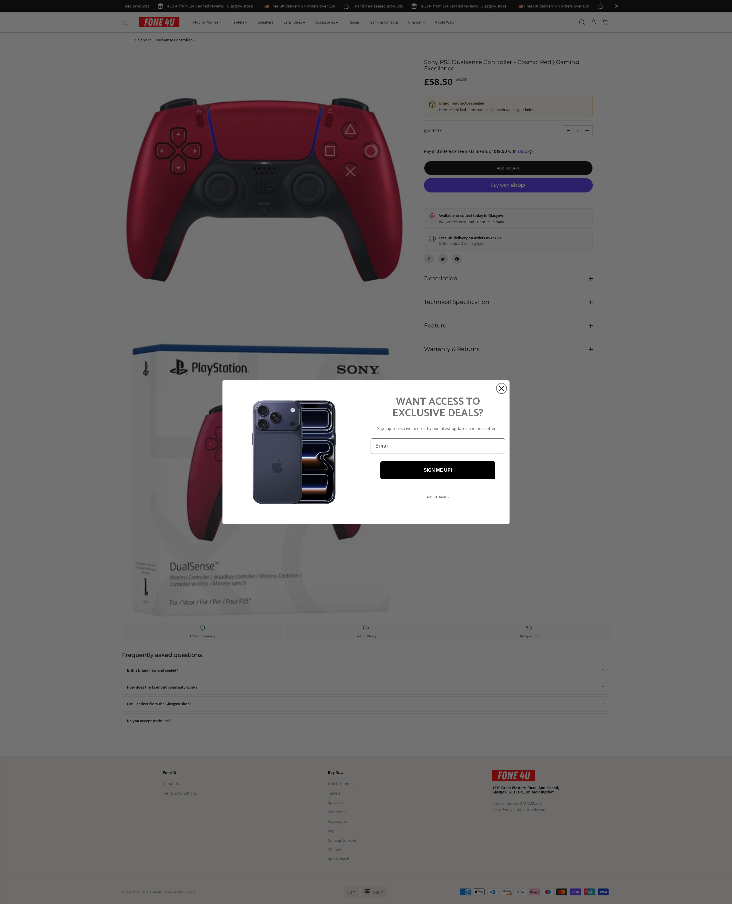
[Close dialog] (501, 388)
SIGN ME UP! (438, 470)
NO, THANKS (438, 497)
